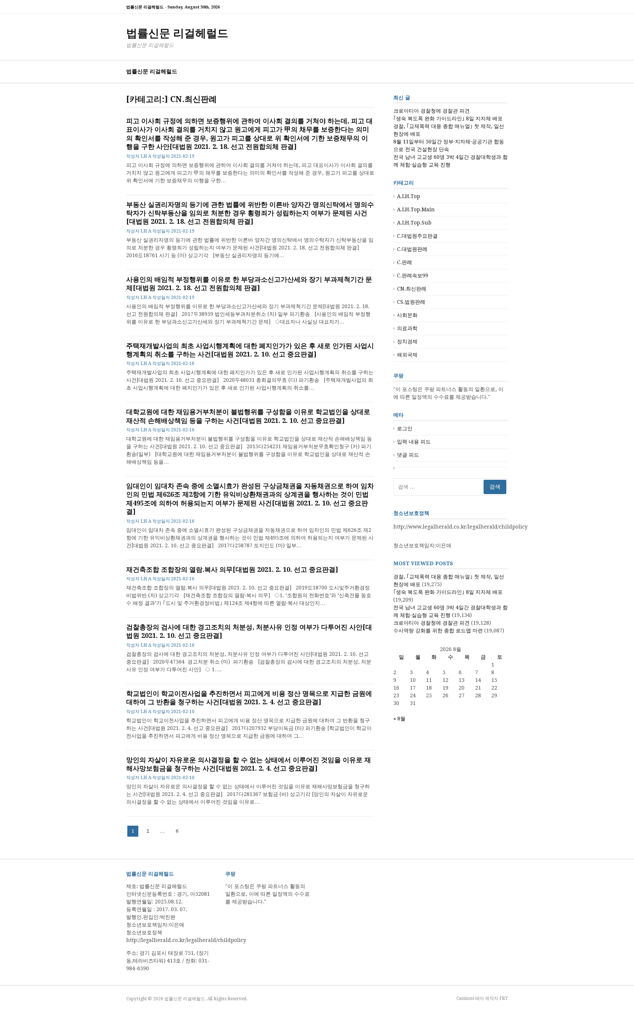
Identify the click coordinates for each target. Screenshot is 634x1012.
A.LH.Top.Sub (414, 223)
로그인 (404, 428)
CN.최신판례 (411, 289)
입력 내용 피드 (414, 442)
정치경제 (407, 341)
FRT (503, 998)
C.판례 (404, 262)
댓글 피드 (408, 455)
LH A (146, 156)
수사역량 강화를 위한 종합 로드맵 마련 (438, 630)
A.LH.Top (408, 196)
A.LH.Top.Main (416, 209)
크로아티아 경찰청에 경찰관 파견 (431, 111)
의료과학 (407, 328)
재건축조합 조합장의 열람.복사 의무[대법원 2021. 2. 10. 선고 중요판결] (232, 569)
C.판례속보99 (412, 275)
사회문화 (407, 315)
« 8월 (399, 718)
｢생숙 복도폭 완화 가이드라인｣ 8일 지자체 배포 (448, 118)
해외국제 (407, 355)
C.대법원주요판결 (417, 236)
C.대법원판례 (412, 249)
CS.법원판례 (411, 302)
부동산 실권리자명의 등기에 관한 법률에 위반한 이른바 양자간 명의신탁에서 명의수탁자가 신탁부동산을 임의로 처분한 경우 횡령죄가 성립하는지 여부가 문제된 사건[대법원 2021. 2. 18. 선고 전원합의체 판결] (250, 213)
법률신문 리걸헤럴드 (177, 33)
